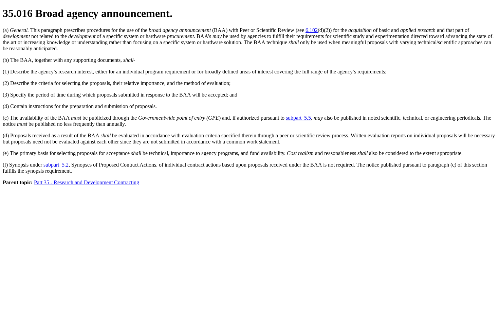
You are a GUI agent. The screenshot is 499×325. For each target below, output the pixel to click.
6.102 (312, 30)
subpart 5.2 (56, 165)
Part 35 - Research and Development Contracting (86, 182)
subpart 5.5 (298, 118)
